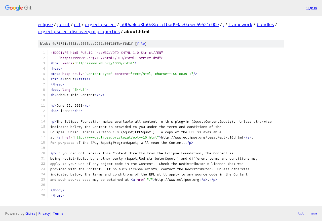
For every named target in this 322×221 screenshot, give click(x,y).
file (141, 43)
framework (240, 24)
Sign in (311, 8)
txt (301, 213)
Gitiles (30, 213)
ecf (77, 24)
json (313, 213)
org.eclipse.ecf (100, 24)
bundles (265, 24)
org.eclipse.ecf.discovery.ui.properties (79, 31)
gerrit (63, 24)
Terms (58, 213)
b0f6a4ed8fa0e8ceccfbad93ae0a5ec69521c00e (169, 24)
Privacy (44, 213)
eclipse (45, 24)
